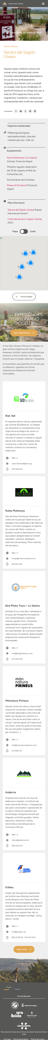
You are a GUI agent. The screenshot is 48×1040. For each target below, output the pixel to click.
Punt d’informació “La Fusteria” (22, 157)
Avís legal (7, 1039)
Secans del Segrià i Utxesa (21, 209)
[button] (43, 3)
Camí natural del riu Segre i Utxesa (25, 219)
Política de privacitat (20, 1039)
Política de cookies (37, 1039)
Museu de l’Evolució (17, 185)
